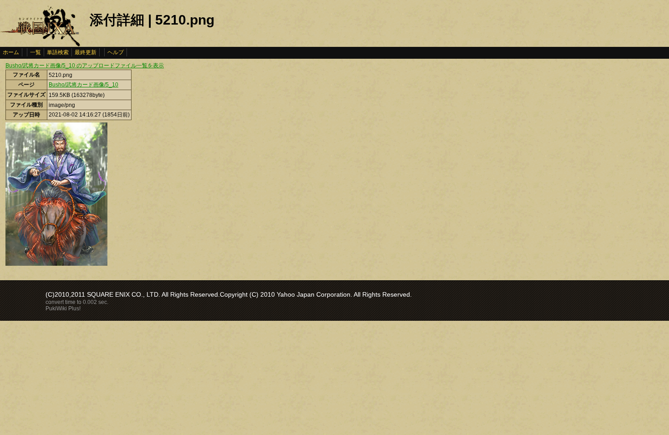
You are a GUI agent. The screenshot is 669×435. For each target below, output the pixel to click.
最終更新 (85, 52)
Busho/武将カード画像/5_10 (83, 84)
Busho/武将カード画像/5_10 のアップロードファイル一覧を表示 (84, 65)
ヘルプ (115, 52)
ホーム (11, 52)
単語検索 (58, 52)
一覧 (35, 52)
